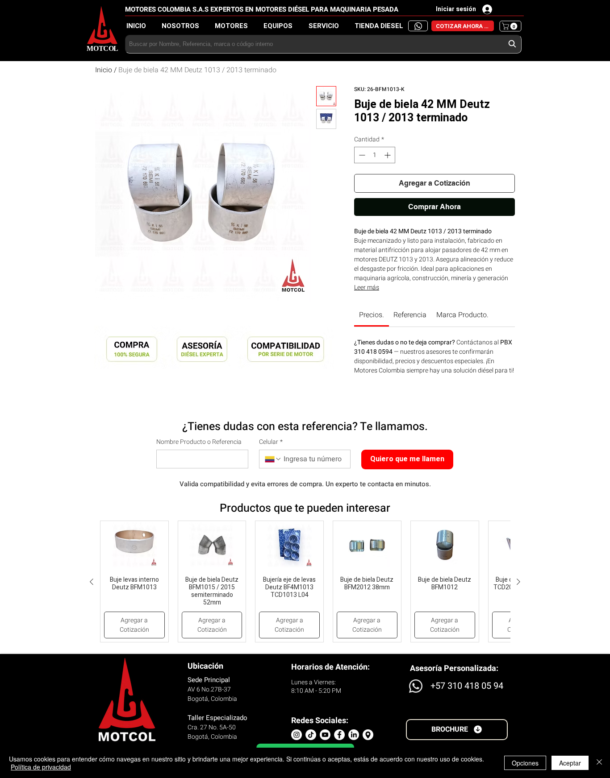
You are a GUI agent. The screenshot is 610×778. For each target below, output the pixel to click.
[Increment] (388, 155)
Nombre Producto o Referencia (199, 442)
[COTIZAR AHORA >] (418, 26)
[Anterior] (91, 581)
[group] (305, 581)
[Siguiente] (518, 581)
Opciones (525, 762)
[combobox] (323, 44)
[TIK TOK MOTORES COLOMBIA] (310, 734)
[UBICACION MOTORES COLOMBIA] (368, 734)
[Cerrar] (599, 763)
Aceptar (570, 762)
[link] (371, 315)
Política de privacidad (41, 766)
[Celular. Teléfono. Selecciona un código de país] (273, 459)
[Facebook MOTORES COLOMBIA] (339, 734)
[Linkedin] (353, 734)
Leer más (366, 287)
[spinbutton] (375, 155)
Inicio (103, 70)
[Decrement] (361, 155)
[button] (381, 26)
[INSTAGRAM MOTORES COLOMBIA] (296, 734)
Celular (271, 442)
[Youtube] (325, 734)
